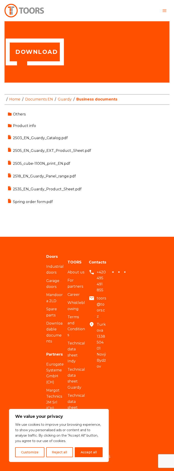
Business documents (96, 99)
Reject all (59, 452)
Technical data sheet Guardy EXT (76, 407)
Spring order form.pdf (33, 202)
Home (14, 99)
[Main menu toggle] (164, 11)
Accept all (89, 452)
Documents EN (39, 99)
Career (74, 294)
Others (19, 114)
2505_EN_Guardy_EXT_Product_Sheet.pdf (52, 150)
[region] (59, 435)
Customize (30, 452)
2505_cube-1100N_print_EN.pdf (41, 163)
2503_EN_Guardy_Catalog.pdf (40, 138)
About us (76, 272)
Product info (24, 126)
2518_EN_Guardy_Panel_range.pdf (44, 176)
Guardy (65, 99)
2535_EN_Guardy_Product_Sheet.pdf (47, 189)
